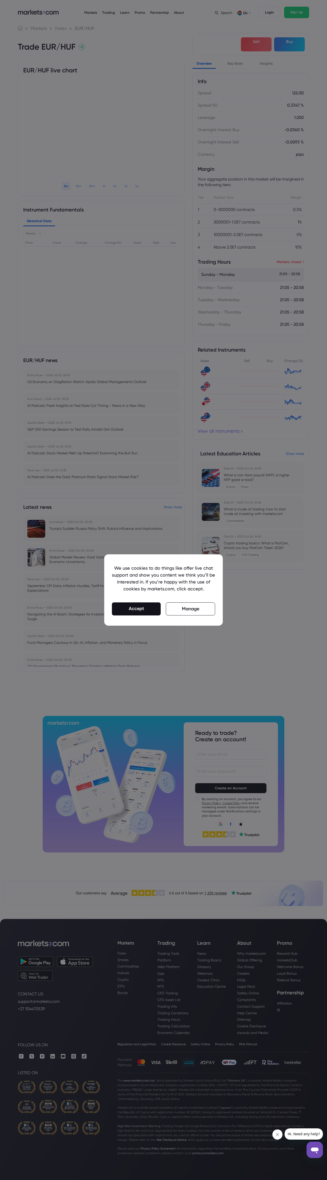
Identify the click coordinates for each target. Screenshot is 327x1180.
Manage (190, 609)
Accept (136, 608)
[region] (163, 590)
